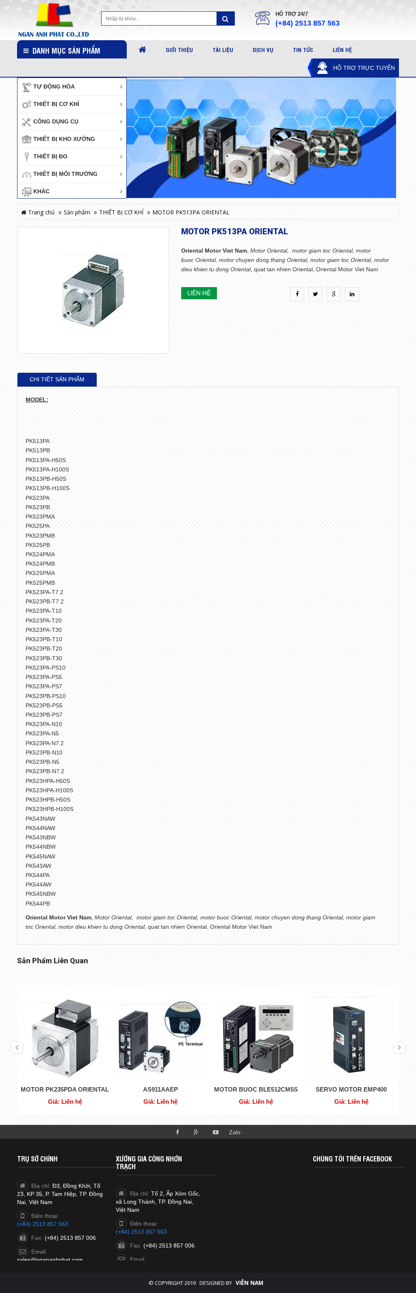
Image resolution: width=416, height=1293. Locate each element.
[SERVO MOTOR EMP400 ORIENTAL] (351, 1037)
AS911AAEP (160, 1089)
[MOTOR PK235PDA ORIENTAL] (65, 1037)
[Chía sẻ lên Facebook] (297, 294)
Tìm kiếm (225, 18)
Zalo (234, 1132)
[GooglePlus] (196, 1131)
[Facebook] (177, 1131)
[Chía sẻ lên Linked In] (352, 294)
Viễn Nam (249, 1283)
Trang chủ (40, 212)
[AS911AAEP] (160, 1037)
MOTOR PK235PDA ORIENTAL (65, 1089)
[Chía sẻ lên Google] (334, 294)
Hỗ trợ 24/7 (291, 14)
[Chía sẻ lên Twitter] (315, 294)
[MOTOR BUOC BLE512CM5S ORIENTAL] (255, 1037)
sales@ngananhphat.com (50, 1259)
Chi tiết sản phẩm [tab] (57, 379)
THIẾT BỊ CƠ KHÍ (121, 212)
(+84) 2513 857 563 (307, 23)
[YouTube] (215, 1131)
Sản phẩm (77, 212)
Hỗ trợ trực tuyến (364, 68)
